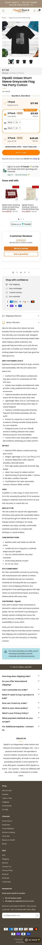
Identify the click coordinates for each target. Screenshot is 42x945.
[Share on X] (17, 272)
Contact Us (6, 867)
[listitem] (21, 667)
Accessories (7, 806)
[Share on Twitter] (21, 272)
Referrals (5, 878)
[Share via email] (29, 272)
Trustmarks (6, 882)
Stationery (6, 825)
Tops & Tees (7, 798)
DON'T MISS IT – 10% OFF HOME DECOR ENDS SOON (21, 3)
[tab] (18, 219)
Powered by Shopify (21, 939)
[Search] (34, 11)
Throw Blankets (8, 829)
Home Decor (7, 821)
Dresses (5, 794)
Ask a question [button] (21, 254)
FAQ (3, 855)
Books (4, 844)
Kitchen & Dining (8, 832)
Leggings (5, 802)
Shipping (5, 73)
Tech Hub (5, 836)
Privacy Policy (7, 870)
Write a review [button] (21, 248)
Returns (5, 863)
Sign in (10, 175)
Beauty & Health (8, 840)
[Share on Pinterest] (25, 272)
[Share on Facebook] (13, 272)
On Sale (5, 810)
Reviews (5, 874)
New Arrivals (7, 790)
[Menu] (3, 11)
